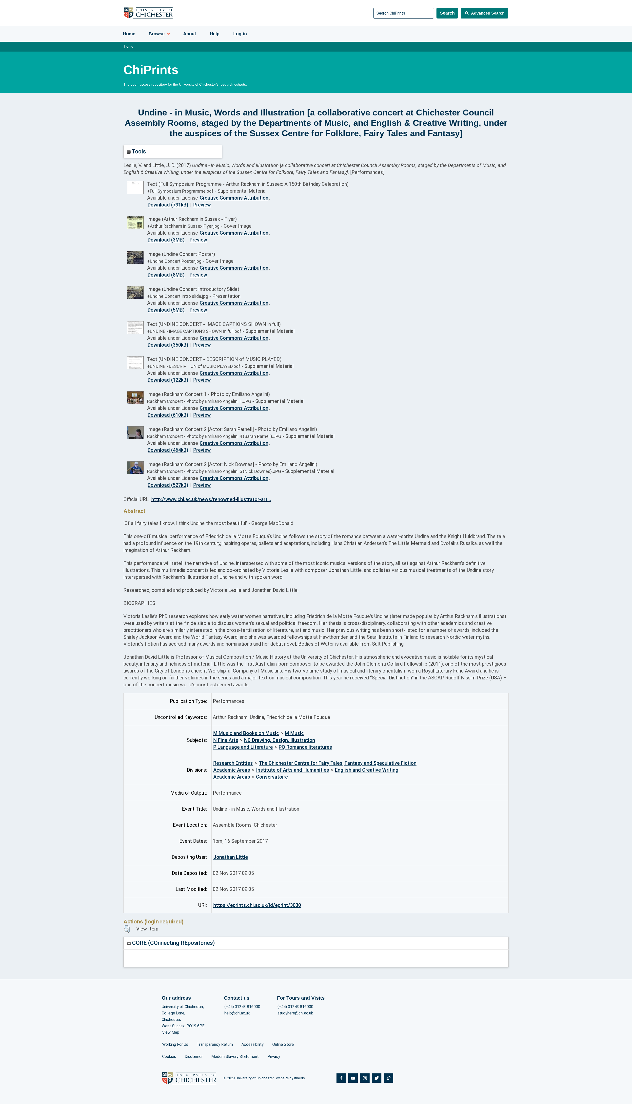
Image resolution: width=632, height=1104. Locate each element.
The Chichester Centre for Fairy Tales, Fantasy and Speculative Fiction (337, 763)
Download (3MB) (166, 240)
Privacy (273, 1056)
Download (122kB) (168, 380)
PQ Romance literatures (305, 747)
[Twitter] (376, 1078)
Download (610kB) (168, 415)
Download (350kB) (168, 345)
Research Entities (233, 763)
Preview (202, 205)
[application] (167, 33)
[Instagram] (365, 1078)
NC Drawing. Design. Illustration (279, 740)
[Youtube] (353, 1078)
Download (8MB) (166, 275)
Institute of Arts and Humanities (292, 770)
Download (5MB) (166, 310)
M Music (294, 733)
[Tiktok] (388, 1078)
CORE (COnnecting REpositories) (173, 943)
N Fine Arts (225, 740)
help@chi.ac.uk (237, 1013)
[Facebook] (341, 1078)
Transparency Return (215, 1044)
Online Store (283, 1044)
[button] (127, 929)
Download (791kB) (168, 205)
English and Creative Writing (366, 770)
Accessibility (252, 1044)
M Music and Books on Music (246, 733)
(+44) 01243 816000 (242, 1006)
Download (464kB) (168, 450)
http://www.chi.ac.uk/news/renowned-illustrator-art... (211, 499)
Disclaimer (194, 1056)
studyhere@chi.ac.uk (295, 1013)
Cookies (169, 1056)
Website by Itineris (290, 1078)
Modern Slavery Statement (235, 1056)
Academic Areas (231, 770)
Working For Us (175, 1044)
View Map (170, 1032)
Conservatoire (272, 777)
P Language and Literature (243, 747)
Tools (138, 151)
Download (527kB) (168, 485)
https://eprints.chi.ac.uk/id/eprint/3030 (257, 905)
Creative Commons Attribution (234, 198)
